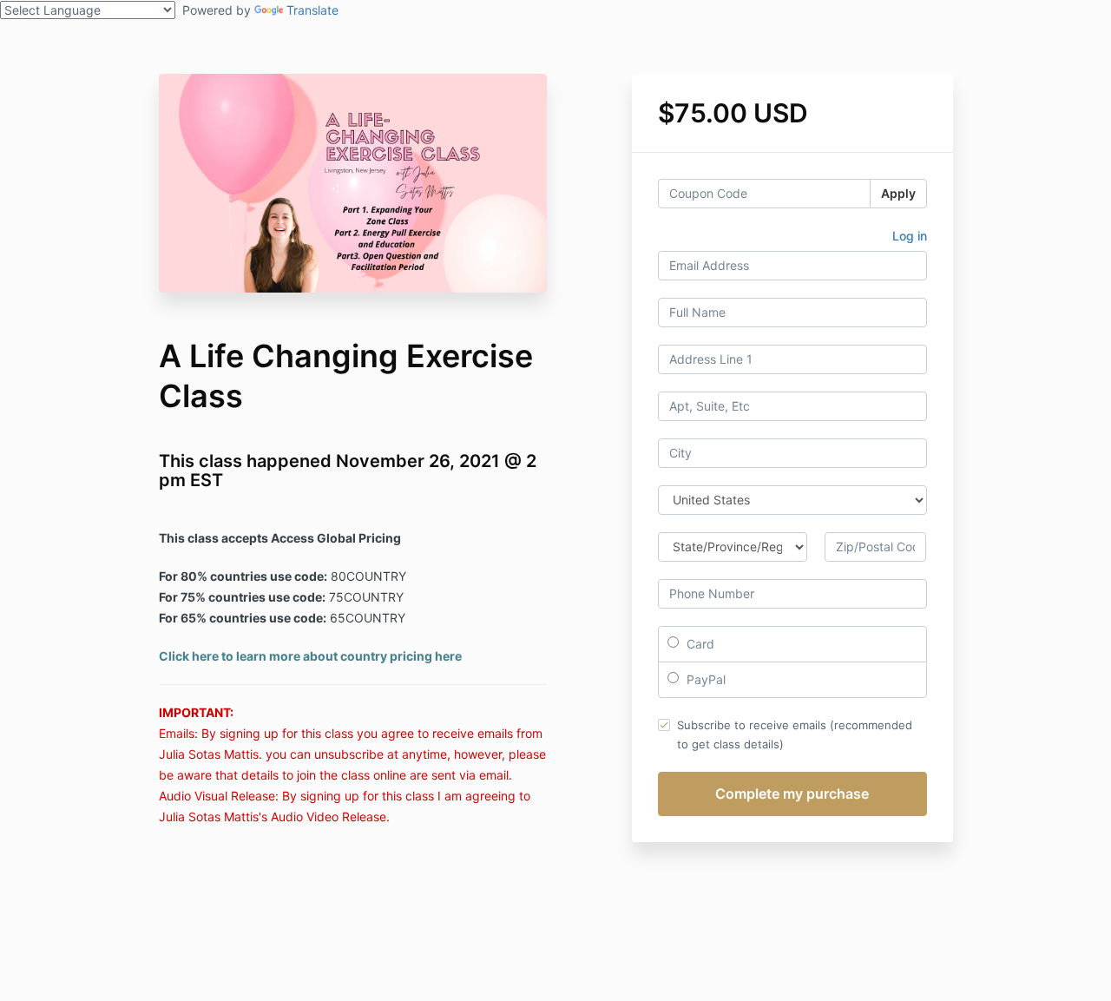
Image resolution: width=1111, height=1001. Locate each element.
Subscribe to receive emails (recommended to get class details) (794, 734)
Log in (909, 235)
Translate (312, 10)
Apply (898, 193)
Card (698, 643)
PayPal (704, 679)
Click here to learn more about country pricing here (310, 656)
